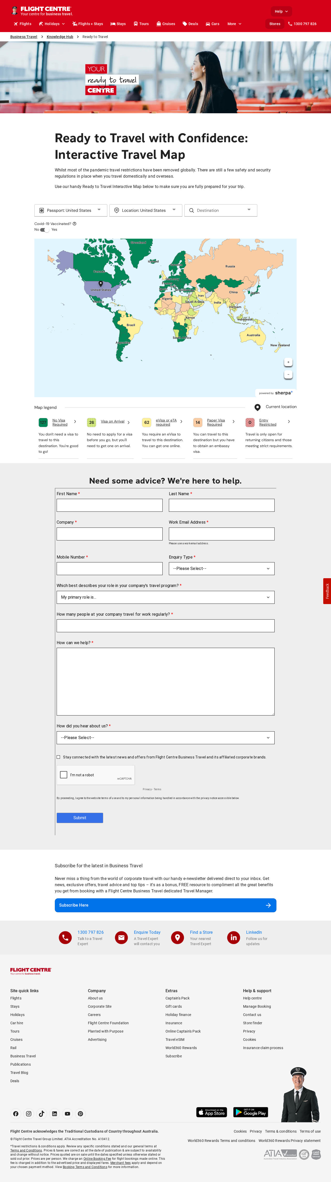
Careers (94, 1015)
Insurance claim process (263, 1048)
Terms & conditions (281, 1131)
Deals (193, 24)
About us (95, 998)
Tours (144, 24)
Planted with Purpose (105, 1031)
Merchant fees (120, 1163)
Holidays (52, 24)
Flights (25, 24)
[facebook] (15, 1113)
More (232, 24)
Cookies (249, 1039)
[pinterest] (80, 1113)
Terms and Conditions (26, 1150)
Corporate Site (100, 1006)
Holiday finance (178, 1015)
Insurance (174, 1023)
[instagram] (28, 1113)
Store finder (252, 1023)
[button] (327, 591)
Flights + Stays (90, 24)
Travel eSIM (175, 1039)
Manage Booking (257, 1006)
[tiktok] (41, 1113)
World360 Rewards (181, 1048)
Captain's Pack (178, 998)
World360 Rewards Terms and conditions (221, 1141)
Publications (20, 1064)
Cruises (168, 24)
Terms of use (310, 1131)
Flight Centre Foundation (108, 1023)
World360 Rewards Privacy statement (290, 1141)
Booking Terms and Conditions (85, 1167)
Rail (13, 1048)
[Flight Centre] (31, 971)
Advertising (97, 1039)
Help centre (252, 998)
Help (279, 11)
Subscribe (174, 1056)
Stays (121, 24)
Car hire (16, 1023)
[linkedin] (54, 1113)
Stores (274, 24)
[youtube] (67, 1113)
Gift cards (174, 1006)
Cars (215, 24)
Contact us (252, 1015)
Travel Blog (19, 1073)
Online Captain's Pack (183, 1031)
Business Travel (23, 1056)
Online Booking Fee (97, 1159)
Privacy (249, 1031)
